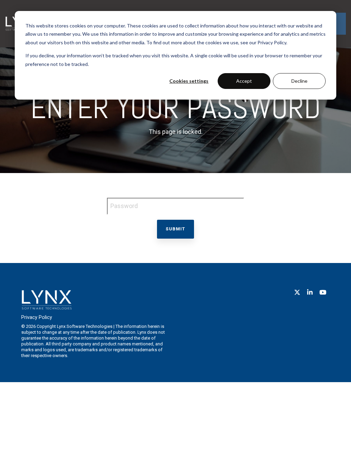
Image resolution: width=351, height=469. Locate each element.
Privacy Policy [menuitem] (36, 317)
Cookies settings (188, 81)
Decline (299, 81)
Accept (244, 81)
